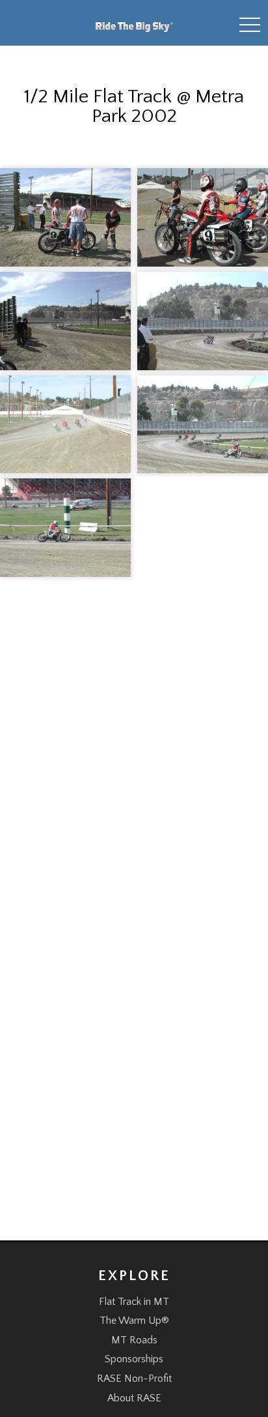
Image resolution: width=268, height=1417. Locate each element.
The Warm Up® (134, 1320)
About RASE (134, 1398)
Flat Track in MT (134, 1301)
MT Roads (134, 1340)
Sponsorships (134, 1359)
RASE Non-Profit (134, 1378)
